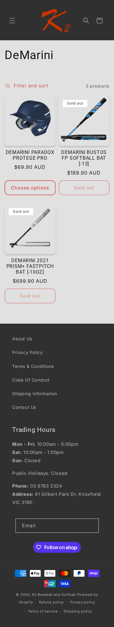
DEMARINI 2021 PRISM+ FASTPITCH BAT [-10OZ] (30, 266)
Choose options (30, 188)
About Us (22, 338)
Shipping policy (78, 611)
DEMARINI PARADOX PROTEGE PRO (30, 155)
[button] (12, 20)
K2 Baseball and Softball (54, 594)
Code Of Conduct (31, 379)
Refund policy (51, 602)
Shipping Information (34, 393)
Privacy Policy (27, 352)
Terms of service (42, 611)
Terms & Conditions (33, 366)
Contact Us (24, 407)
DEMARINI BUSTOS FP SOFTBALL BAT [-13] (84, 158)
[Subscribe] (91, 526)
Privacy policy (82, 602)
